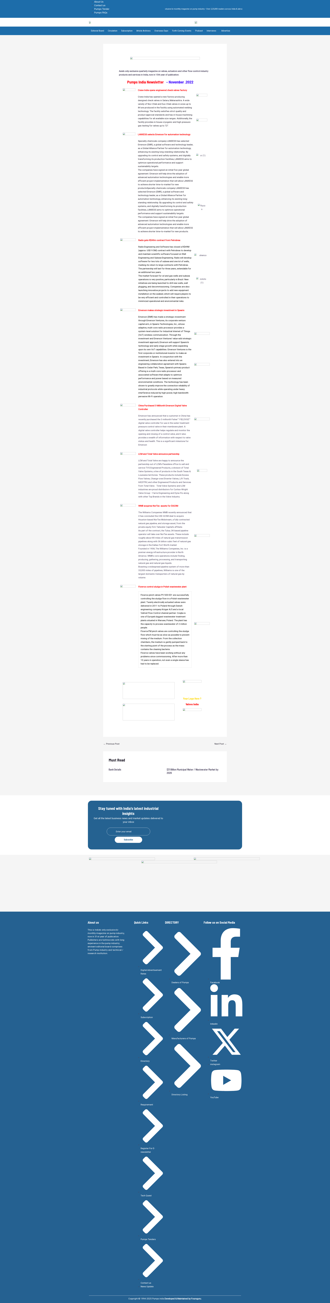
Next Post (220, 744)
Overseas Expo (161, 31)
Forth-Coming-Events (181, 31)
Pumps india (158, 1298)
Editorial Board (97, 31)
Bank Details (115, 769)
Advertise (225, 31)
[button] (212, 31)
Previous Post (111, 744)
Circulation (112, 31)
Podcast (199, 31)
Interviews (211, 31)
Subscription (127, 31)
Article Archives (143, 31)
